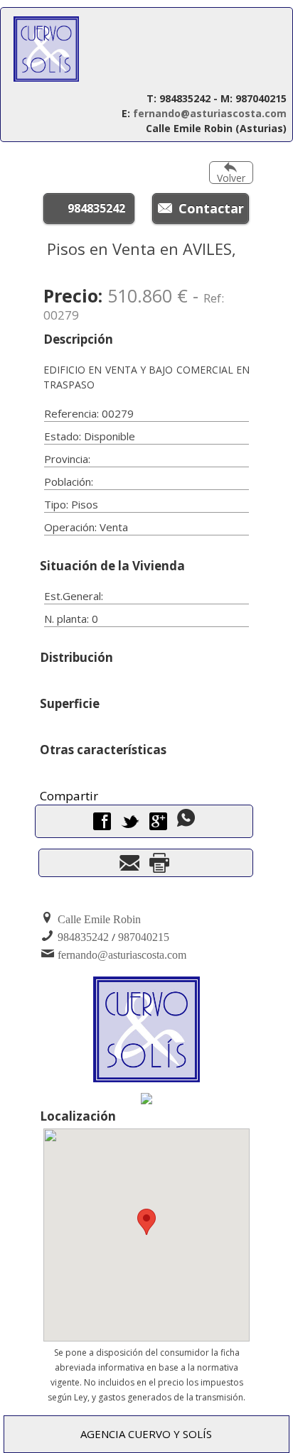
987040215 (143, 937)
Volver (231, 177)
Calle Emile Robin (99, 919)
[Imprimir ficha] (159, 867)
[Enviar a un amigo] (129, 867)
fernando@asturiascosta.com (210, 113)
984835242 (96, 208)
